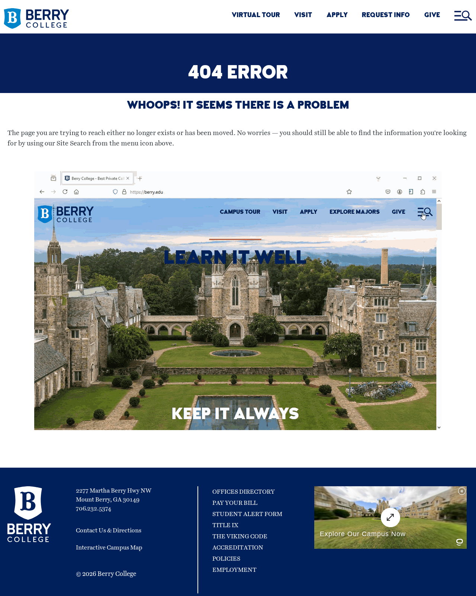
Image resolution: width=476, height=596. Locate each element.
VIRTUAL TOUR (256, 16)
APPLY (337, 16)
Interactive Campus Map (109, 548)
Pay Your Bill (234, 503)
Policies (226, 559)
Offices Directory (243, 492)
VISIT (303, 16)
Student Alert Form (247, 514)
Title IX (225, 525)
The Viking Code (239, 536)
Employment (234, 570)
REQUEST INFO (386, 16)
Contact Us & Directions (108, 530)
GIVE (432, 16)
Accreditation (237, 548)
